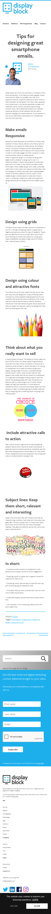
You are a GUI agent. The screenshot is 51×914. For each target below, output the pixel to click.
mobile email (26, 619)
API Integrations (26, 23)
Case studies (6, 831)
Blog (36, 23)
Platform (14, 23)
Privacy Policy (40, 763)
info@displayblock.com (9, 881)
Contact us (5, 824)
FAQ (4, 851)
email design (16, 619)
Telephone (11, 877)
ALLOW (37, 906)
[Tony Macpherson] (13, 74)
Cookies (5, 867)
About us (5, 844)
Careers (5, 854)
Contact (43, 23)
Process (5, 834)
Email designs (6, 817)
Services (6, 23)
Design (30, 64)
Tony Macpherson (33, 66)
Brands (5, 827)
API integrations (7, 814)
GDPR (35, 900)
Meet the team (7, 847)
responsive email (17, 622)
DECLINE (14, 906)
